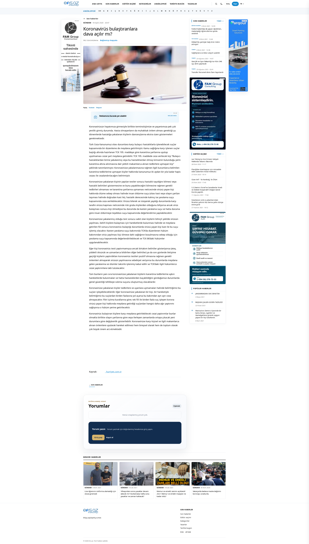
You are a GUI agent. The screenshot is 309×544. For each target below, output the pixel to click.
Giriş (228, 4)
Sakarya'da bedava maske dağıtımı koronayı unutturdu (207, 492)
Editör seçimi (129, 4)
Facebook (91, 107)
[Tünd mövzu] (221, 3)
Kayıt (235, 4)
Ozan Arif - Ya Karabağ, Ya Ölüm (204, 179)
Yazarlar (192, 4)
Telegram (99, 107)
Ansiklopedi (160, 4)
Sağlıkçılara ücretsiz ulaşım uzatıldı (206, 53)
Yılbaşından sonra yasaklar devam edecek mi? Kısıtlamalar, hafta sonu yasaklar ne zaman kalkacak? (135, 493)
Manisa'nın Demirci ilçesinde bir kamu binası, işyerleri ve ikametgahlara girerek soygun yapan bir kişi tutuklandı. (208, 314)
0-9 (100, 11)
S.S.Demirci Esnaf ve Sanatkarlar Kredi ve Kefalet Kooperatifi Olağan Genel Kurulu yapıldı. (207, 189)
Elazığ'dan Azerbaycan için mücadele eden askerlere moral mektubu (206, 170)
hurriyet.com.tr (113, 371)
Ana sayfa (97, 4)
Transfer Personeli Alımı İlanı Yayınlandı (207, 72)
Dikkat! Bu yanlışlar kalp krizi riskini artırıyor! (206, 43)
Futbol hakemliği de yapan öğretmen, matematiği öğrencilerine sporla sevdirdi (207, 31)
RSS (182, 532)
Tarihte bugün (177, 4)
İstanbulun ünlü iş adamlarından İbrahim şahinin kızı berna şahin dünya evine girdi (207, 202)
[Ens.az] (71, 4)
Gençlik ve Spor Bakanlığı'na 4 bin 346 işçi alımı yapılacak (207, 62)
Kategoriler (145, 4)
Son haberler (112, 4)
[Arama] (216, 3)
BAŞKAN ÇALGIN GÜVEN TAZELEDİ (209, 302)
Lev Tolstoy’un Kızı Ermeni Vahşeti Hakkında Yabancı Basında (205, 160)
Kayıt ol (109, 437)
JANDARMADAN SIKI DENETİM (207, 293)
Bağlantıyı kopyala (108, 40)
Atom (188, 532)
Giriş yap (98, 437)
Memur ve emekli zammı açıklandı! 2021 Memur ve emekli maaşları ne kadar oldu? (171, 493)
